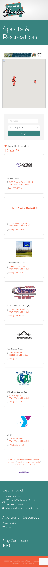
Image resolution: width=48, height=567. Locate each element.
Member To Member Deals (28, 462)
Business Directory (16, 460)
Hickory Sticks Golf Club (16, 263)
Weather (6, 527)
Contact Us (30, 464)
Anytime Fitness (13, 179)
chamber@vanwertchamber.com (22, 508)
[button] (14, 85)
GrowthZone (31, 563)
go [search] (25, 133)
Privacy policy (9, 523)
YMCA (9, 435)
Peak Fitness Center (15, 349)
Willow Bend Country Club (17, 392)
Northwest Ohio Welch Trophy (18, 306)
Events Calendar (32, 460)
